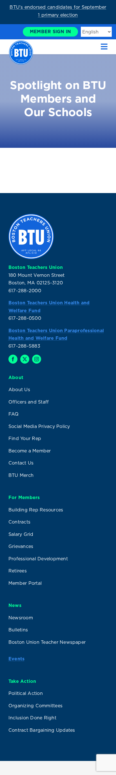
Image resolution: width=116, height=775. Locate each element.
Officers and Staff (28, 402)
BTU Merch (21, 475)
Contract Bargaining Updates (41, 730)
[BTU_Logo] (21, 43)
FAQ (13, 414)
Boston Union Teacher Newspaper (47, 642)
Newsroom (20, 618)
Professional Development (38, 559)
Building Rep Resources (35, 510)
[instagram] (36, 359)
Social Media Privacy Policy (39, 426)
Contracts (19, 522)
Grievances (20, 546)
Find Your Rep (24, 438)
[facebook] (12, 359)
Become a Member (29, 451)
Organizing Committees (35, 706)
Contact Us (21, 463)
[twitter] (24, 359)
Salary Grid (21, 534)
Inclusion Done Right (32, 718)
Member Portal (25, 583)
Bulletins (18, 630)
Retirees (17, 571)
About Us (19, 389)
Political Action (25, 693)
